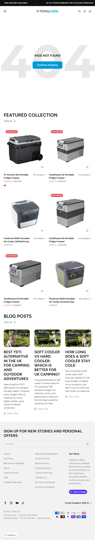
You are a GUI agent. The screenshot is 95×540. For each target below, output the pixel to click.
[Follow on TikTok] (23, 503)
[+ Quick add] (42, 167)
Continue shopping (47, 65)
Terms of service (27, 518)
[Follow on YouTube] (17, 503)
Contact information (28, 515)
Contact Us (41, 477)
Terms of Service (43, 473)
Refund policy (44, 518)
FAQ (6, 477)
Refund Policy (42, 463)
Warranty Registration (46, 454)
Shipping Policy (43, 468)
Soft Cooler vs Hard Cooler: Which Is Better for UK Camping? (47, 363)
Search (7, 454)
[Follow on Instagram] (11, 503)
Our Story (9, 458)
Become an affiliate (14, 463)
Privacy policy (10, 515)
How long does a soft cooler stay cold (77, 359)
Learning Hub (11, 473)
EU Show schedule (45, 487)
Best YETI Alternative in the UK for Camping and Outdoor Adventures (16, 365)
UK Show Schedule (45, 482)
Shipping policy (11, 518)
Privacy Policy (42, 458)
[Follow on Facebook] (5, 503)
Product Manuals (13, 482)
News (7, 468)
